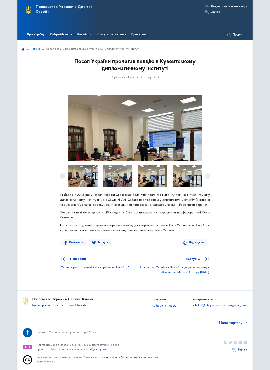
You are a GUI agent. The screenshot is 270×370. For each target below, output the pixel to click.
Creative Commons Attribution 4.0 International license (115, 357)
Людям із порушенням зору (229, 6)
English (215, 11)
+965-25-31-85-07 (164, 306)
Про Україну (36, 34)
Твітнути (103, 242)
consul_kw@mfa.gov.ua (232, 305)
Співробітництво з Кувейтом (70, 34)
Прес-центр (139, 34)
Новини (35, 49)
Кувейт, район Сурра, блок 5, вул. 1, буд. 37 (59, 305)
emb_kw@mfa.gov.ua (205, 305)
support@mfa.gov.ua (95, 349)
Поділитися (76, 242)
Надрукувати (196, 242)
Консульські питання (111, 34)
